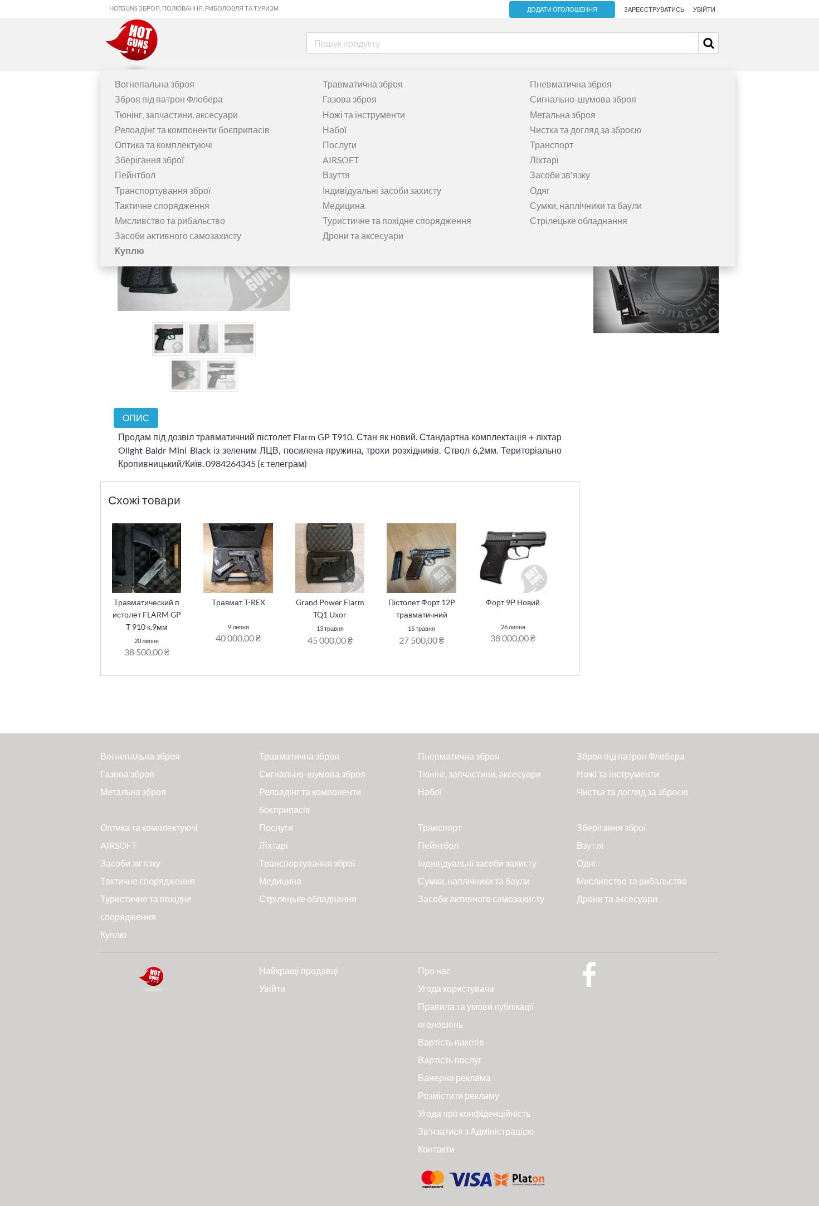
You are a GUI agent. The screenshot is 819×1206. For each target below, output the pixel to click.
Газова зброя (350, 99)
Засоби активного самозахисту (178, 235)
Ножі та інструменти (364, 114)
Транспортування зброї (163, 190)
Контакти (436, 1149)
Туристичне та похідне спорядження (397, 220)
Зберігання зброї (149, 159)
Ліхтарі (544, 159)
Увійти (704, 9)
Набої (335, 129)
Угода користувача (456, 988)
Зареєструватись (654, 9)
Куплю (113, 934)
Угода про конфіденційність (474, 1113)
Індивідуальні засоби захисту (382, 190)
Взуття (336, 174)
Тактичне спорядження (162, 205)
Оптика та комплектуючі (163, 144)
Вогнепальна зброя (154, 84)
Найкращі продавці (298, 970)
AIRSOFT (341, 159)
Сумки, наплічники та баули (586, 205)
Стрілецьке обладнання (578, 220)
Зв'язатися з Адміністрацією (476, 1131)
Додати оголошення (562, 9)
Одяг (540, 190)
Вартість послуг (450, 1059)
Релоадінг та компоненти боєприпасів (192, 129)
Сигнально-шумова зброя (583, 99)
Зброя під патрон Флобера (169, 99)
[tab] (136, 417)
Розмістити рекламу (458, 1095)
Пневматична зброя (571, 84)
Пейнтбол (135, 174)
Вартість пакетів (451, 1042)
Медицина (344, 205)
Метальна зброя (563, 114)
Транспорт (551, 144)
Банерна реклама (454, 1077)
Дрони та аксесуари (363, 235)
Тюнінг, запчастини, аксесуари (176, 114)
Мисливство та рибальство (170, 220)
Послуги (340, 144)
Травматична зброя (363, 84)
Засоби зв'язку (560, 174)
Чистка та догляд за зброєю (585, 129)
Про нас (434, 970)
